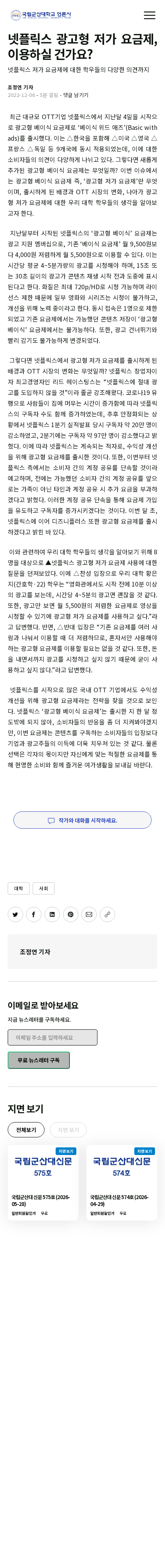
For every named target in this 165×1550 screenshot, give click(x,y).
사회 (43, 888)
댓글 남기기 (76, 94)
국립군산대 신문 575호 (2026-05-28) (41, 1200)
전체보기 (26, 1130)
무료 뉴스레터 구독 (39, 1060)
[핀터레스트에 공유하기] (70, 914)
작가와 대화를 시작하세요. (87, 820)
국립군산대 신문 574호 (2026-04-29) (119, 1200)
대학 (18, 888)
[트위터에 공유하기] (15, 914)
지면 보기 (68, 1130)
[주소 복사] (107, 914)
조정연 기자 (35, 951)
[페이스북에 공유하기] (33, 914)
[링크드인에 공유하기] (52, 914)
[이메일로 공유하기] (89, 914)
